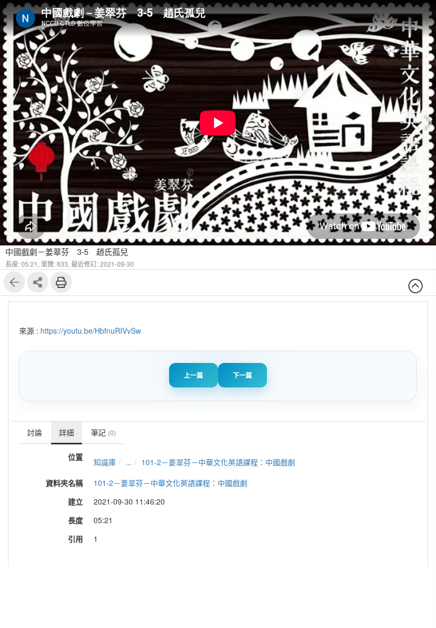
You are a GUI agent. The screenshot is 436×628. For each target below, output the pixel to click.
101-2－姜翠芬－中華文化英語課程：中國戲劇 (218, 462)
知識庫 (105, 462)
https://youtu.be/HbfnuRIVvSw (90, 330)
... (128, 462)
